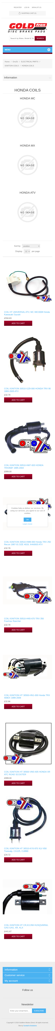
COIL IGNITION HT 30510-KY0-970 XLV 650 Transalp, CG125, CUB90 (25, 849)
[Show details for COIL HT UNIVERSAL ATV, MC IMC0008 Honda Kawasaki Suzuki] (27, 283)
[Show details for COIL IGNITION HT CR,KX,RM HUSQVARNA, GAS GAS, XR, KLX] (27, 896)
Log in (26, 7)
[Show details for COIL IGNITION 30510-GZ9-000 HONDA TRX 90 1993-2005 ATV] (27, 360)
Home (7, 62)
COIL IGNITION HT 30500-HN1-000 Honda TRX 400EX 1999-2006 (27, 696)
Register (18, 7)
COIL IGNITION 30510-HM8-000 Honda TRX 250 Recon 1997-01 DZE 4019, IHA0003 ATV (27, 543)
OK (27, 520)
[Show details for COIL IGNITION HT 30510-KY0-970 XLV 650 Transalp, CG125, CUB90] (27, 820)
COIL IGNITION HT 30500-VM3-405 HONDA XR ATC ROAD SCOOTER (27, 773)
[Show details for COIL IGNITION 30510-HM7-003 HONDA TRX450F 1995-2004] (27, 437)
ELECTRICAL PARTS (29, 62)
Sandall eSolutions (30, 1026)
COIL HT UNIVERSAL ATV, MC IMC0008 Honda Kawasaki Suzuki (27, 313)
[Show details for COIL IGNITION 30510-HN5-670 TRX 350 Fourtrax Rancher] (27, 590)
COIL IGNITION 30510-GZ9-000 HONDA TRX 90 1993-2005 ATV (27, 389)
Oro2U (15, 62)
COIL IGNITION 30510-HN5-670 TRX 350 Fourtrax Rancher (24, 619)
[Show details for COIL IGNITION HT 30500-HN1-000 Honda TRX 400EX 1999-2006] (27, 667)
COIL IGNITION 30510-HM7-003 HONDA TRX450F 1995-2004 (23, 466)
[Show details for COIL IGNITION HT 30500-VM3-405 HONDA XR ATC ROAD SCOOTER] (27, 743)
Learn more (27, 524)
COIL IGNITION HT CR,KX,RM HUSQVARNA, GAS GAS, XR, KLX (26, 926)
